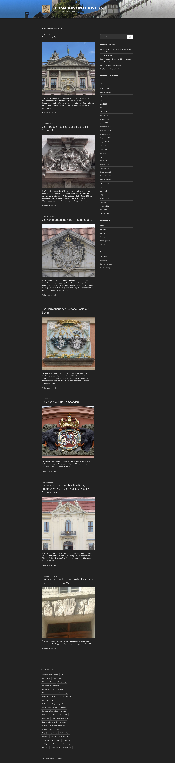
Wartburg (45, 747)
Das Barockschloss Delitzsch (109, 69)
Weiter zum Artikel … (49, 113)
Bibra (54, 678)
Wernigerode (67, 747)
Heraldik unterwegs (78, 8)
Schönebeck (56, 740)
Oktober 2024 (105, 134)
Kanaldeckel (46, 715)
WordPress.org (105, 268)
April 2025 (103, 111)
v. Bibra (53, 744)
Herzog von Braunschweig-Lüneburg (54, 711)
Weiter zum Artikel (49, 388)
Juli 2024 (103, 145)
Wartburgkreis (55, 747)
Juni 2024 (103, 149)
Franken (65, 704)
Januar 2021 (104, 202)
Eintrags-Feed (104, 260)
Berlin (62, 674)
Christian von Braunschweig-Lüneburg (54, 693)
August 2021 (104, 195)
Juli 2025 (103, 100)
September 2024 (106, 138)
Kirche (102, 233)
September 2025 (106, 92)
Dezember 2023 (105, 172)
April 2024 (103, 157)
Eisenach (45, 700)
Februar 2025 (104, 119)
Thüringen (45, 744)
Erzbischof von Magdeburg (51, 704)
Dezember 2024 (105, 126)
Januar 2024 (104, 168)
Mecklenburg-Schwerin (57, 725)
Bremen (56, 685)
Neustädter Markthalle (49, 733)
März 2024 (104, 161)
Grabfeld (64, 707)
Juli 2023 (103, 187)
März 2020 (104, 210)
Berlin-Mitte (46, 678)
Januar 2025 (104, 123)
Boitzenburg (62, 682)
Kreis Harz (45, 718)
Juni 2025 (103, 104)
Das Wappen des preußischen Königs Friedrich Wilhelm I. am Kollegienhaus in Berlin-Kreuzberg (66, 488)
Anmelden (103, 256)
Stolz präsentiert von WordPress (51, 758)
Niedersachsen (64, 733)
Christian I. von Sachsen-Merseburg (53, 689)
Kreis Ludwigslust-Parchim (60, 718)
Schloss (102, 237)
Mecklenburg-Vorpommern (51, 729)
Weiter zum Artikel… (49, 206)
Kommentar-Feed (106, 264)
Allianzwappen (47, 674)
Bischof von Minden (48, 682)
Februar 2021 (104, 198)
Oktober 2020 (105, 206)
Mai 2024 (103, 153)
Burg (102, 225)
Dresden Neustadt (65, 696)
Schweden (45, 740)
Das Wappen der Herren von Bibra (111, 65)
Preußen (45, 736)
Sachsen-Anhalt (64, 736)
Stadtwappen (67, 740)
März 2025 (104, 115)
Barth (56, 674)
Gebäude (103, 229)
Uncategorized (105, 241)
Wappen (103, 244)
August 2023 (104, 183)
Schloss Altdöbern (106, 55)
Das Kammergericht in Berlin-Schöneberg (67, 219)
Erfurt (53, 700)
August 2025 (104, 96)
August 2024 (104, 142)
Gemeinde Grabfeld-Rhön (50, 707)
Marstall (44, 725)
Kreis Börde (63, 715)
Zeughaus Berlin (51, 37)
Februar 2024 (104, 164)
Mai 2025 (103, 108)
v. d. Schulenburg (64, 744)
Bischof (61, 678)
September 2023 (106, 179)
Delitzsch (45, 696)
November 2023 (105, 176)
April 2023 (103, 191)
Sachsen (53, 736)
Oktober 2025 (105, 89)
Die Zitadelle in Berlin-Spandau (60, 401)
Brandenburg (46, 685)
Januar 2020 (104, 213)
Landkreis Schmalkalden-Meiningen (54, 722)
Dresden (53, 696)
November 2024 (105, 130)
